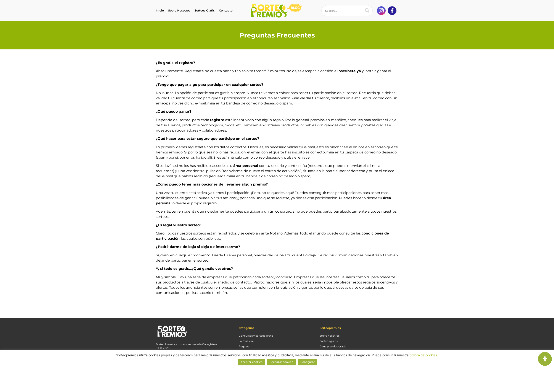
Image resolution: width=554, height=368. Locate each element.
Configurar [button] (307, 362)
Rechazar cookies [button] (281, 362)
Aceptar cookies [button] (252, 362)
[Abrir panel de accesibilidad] (545, 359)
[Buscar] (367, 10)
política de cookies (423, 355)
